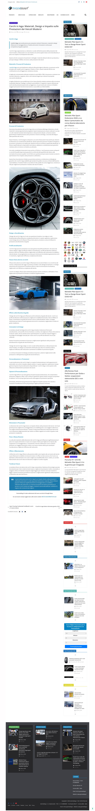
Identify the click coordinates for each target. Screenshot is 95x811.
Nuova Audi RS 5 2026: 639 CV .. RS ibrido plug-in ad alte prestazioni (80, 509)
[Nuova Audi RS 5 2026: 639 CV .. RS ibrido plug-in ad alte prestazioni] (68, 510)
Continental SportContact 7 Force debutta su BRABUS (79, 204)
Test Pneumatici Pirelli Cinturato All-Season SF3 (79, 348)
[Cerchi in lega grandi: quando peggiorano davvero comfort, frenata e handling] (68, 539)
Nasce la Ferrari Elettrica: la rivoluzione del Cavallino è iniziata (79, 519)
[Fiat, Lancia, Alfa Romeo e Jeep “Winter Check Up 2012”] (40, 741)
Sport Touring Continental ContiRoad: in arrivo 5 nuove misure (21, 507)
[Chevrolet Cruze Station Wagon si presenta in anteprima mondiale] (40, 752)
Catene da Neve (32, 14)
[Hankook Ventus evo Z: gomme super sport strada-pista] (68, 229)
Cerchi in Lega (21, 14)
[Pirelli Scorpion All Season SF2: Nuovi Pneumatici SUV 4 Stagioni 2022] (68, 678)
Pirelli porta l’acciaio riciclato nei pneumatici (79, 171)
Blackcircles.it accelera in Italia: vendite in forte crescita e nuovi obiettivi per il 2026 (79, 216)
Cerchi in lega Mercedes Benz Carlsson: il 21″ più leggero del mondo (47, 760)
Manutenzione (50, 14)
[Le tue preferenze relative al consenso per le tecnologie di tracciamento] (92, 808)
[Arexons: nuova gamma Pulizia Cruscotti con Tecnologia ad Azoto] (68, 586)
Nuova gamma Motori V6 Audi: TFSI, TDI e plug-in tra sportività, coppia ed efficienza (79, 436)
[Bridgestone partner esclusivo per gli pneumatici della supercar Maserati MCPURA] (68, 240)
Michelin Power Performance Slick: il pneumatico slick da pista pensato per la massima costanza (24, 770)
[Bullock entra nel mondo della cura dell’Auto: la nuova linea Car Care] (68, 573)
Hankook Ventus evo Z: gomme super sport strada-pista (79, 227)
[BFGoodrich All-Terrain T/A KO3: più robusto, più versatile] (68, 150)
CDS (57, 14)
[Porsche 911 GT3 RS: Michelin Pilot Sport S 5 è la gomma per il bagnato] (75, 455)
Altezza (75, 642)
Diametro (75, 647)
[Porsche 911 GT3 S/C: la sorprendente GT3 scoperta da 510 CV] (68, 500)
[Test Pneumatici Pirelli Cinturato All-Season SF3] (68, 350)
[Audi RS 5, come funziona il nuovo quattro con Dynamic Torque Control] (68, 415)
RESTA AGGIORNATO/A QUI (49, 496)
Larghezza (75, 638)
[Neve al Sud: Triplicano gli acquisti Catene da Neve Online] (68, 716)
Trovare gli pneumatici (76, 653)
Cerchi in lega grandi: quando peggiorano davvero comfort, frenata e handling (79, 539)
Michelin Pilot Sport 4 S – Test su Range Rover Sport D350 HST (75, 44)
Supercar (67, 463)
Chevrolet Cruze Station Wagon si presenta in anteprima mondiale (51, 750)
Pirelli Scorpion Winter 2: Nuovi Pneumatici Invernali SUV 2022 (79, 667)
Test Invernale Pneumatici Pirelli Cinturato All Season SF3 (80, 74)
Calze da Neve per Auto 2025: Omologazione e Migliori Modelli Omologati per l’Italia (79, 702)
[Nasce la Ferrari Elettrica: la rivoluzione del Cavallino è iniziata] (68, 521)
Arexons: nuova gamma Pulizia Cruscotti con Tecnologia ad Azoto (79, 586)
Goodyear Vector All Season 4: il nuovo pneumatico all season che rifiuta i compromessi (80, 193)
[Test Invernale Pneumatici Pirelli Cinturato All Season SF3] (68, 75)
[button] (15, 15)
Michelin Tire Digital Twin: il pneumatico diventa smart (80, 181)
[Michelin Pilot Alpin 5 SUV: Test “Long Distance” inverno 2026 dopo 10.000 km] (68, 65)
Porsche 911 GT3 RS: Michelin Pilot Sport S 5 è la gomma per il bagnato (74, 469)
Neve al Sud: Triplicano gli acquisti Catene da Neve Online (79, 716)
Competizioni (67, 119)
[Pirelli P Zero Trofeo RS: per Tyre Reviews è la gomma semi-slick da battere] (68, 607)
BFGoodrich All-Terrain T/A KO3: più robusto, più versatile (80, 148)
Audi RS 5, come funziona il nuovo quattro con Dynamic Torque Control (80, 414)
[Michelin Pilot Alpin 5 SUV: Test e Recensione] (68, 341)
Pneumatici (11, 14)
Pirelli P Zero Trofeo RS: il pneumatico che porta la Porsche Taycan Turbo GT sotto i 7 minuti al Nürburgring (80, 160)
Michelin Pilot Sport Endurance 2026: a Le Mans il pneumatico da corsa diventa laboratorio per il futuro (75, 127)
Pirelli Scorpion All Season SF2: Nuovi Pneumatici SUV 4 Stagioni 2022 (78, 679)
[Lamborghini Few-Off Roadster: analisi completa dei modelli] (68, 489)
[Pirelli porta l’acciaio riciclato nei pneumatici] (68, 173)
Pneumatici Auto (73, 463)
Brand (73, 14)
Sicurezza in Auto (65, 14)
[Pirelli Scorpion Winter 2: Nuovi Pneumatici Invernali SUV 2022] (68, 667)
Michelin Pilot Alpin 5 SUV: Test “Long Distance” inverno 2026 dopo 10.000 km (80, 63)
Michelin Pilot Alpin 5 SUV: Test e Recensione (80, 339)
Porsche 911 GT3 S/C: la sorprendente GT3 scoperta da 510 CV (79, 498)
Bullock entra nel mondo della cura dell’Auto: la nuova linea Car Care (78, 573)
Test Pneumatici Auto (69, 38)
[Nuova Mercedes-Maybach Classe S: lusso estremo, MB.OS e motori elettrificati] (68, 425)
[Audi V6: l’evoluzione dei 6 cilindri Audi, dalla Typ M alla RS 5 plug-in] (68, 405)
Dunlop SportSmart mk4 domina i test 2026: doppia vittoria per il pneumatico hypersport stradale (25, 741)
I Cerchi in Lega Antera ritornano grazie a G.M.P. (47, 507)
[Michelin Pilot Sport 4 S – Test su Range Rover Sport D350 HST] (75, 30)
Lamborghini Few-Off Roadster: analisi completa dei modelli (80, 487)
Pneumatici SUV (78, 38)
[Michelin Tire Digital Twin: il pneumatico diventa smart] (68, 183)
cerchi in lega (13, 67)
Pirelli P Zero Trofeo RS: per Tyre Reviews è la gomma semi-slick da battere (79, 608)
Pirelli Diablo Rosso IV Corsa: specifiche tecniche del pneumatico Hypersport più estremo (25, 756)
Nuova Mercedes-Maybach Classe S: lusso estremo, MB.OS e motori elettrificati (79, 424)
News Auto (40, 14)
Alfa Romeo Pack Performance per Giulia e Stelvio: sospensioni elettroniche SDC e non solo (75, 383)
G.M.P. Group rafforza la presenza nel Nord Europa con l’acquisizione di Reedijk (79, 552)
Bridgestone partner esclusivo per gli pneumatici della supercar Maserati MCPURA (80, 238)
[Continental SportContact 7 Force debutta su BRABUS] (68, 206)
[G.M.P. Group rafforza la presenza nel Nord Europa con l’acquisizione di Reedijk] (68, 551)
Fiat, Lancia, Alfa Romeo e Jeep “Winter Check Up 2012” (52, 739)
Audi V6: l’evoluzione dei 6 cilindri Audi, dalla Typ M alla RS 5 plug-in (80, 403)
